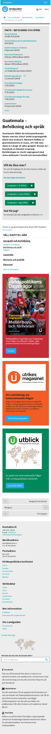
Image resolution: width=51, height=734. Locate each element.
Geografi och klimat (11, 244)
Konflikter (6, 612)
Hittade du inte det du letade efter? (17, 655)
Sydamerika (7, 596)
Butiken (5, 577)
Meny (46, 9)
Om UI (4, 565)
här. (41, 214)
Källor (7, 110)
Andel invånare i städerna (16, 47)
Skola (4, 628)
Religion (6, 250)
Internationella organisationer (14, 615)
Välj (45, 2)
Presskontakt (7, 571)
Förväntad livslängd (13, 83)
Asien (4, 590)
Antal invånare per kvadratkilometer (20, 41)
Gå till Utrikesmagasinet (17, 418)
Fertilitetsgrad (11, 68)
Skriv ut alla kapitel (11, 269)
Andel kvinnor (10, 103)
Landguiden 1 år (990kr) (17, 185)
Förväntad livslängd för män (17, 97)
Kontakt (5, 568)
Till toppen (42, 513)
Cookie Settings (8, 635)
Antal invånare (11, 34)
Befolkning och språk (12, 247)
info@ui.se (12, 532)
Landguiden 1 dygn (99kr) (17, 202)
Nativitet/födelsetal (14, 54)
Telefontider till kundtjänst (12, 535)
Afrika (4, 587)
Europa (5, 593)
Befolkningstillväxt (13, 76)
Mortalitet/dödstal (13, 61)
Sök (40, 9)
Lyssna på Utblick (15, 485)
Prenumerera (7, 626)
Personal (5, 574)
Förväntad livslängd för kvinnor (18, 90)
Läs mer (11, 351)
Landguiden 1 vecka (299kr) (18, 194)
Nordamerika (7, 602)
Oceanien (6, 599)
